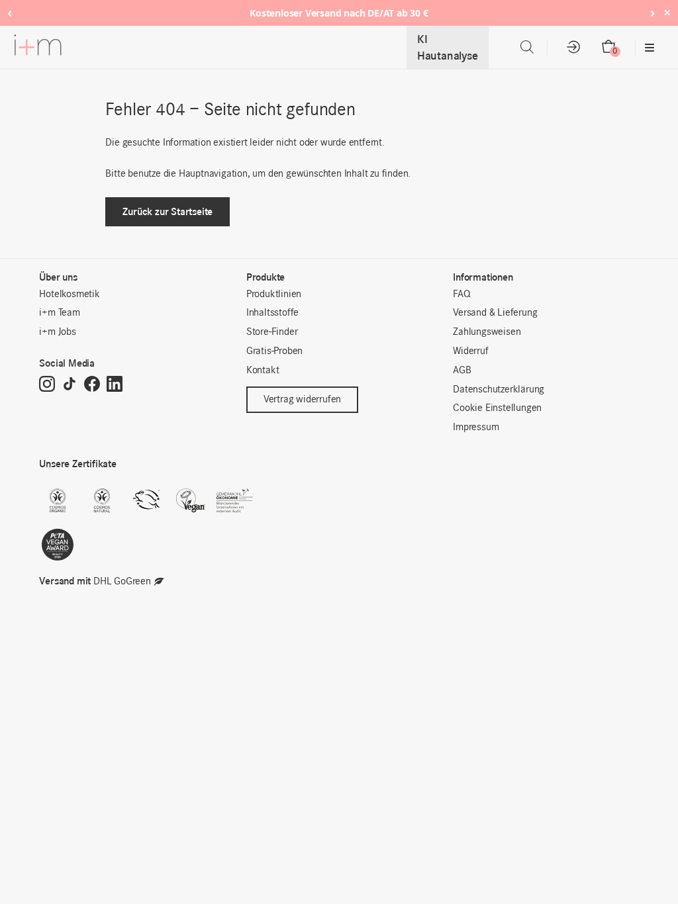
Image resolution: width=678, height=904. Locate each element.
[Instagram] (47, 385)
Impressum (476, 427)
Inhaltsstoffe (272, 313)
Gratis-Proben (274, 351)
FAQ (461, 294)
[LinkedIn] (114, 385)
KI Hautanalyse (447, 47)
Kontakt (262, 370)
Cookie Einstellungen (497, 408)
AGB (462, 370)
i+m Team (59, 313)
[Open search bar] (527, 47)
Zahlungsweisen (486, 332)
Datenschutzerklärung (498, 389)
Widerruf (470, 351)
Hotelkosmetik (69, 294)
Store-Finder (272, 332)
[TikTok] (69, 385)
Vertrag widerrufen (302, 399)
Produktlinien (273, 294)
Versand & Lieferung (495, 313)
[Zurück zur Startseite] (38, 47)
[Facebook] (92, 385)
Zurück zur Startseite (167, 211)
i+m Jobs (57, 332)
